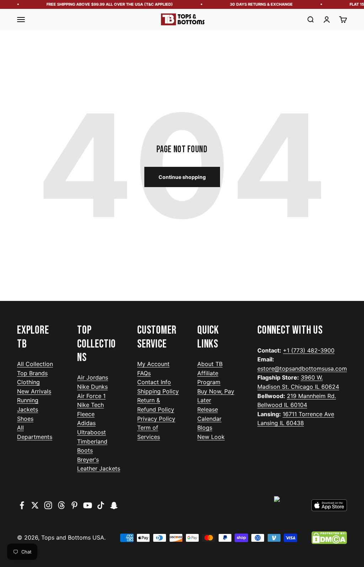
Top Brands (32, 373)
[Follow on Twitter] (35, 505)
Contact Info (154, 382)
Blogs (204, 427)
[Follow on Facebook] (22, 505)
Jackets (27, 409)
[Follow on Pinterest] (74, 505)
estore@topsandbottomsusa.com (302, 368)
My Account (153, 363)
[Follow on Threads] (61, 505)
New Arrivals (34, 391)
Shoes (25, 418)
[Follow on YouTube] (87, 505)
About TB (210, 363)
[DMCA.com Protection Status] (329, 537)
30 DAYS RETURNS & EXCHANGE (259, 4)
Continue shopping (182, 177)
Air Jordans (92, 377)
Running (27, 400)
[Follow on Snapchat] (114, 505)
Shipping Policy (158, 391)
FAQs (144, 373)
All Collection (35, 363)
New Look (211, 436)
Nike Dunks (92, 386)
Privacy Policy (156, 418)
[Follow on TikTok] (101, 505)
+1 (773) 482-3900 (308, 350)
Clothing (28, 382)
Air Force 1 (91, 395)
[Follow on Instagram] (48, 505)
